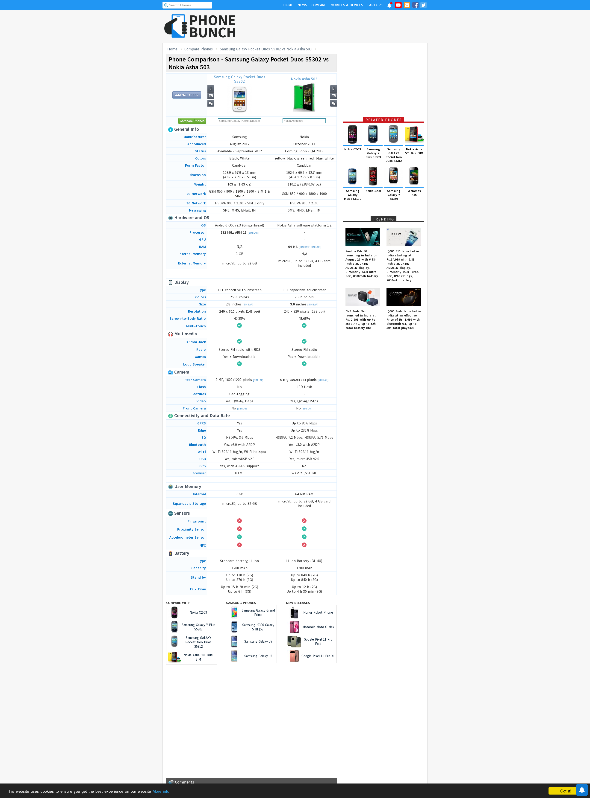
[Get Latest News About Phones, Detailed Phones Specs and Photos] (175, 26)
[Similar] (253, 232)
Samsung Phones (241, 602)
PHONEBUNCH (212, 26)
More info (161, 791)
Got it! (565, 791)
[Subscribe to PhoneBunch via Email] (407, 5)
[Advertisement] (344, 26)
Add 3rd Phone (186, 95)
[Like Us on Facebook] (415, 5)
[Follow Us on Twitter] (423, 5)
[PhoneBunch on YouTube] (398, 6)
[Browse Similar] (310, 247)
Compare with (178, 602)
